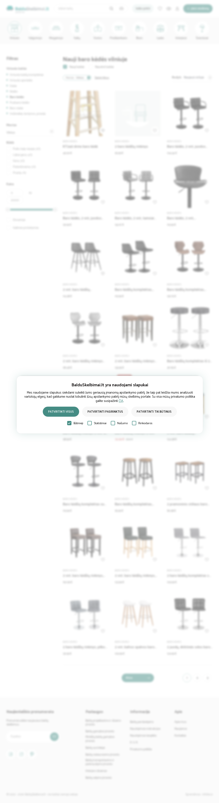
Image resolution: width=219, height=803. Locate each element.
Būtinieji (78, 423)
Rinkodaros (145, 423)
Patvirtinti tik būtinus (154, 412)
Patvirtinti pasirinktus (105, 412)
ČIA (121, 401)
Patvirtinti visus (61, 412)
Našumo (122, 423)
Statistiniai (100, 423)
